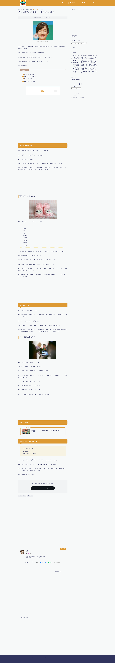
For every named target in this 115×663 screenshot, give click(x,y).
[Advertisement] (42, 110)
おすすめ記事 (75, 95)
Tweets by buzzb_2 (76, 79)
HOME (21, 657)
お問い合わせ (86, 2)
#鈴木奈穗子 (29, 495)
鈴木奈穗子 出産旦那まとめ (78, 97)
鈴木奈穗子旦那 (76, 93)
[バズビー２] (23, 3)
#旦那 (24, 495)
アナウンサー (37, 9)
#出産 (20, 495)
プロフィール (74, 2)
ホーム (65, 2)
